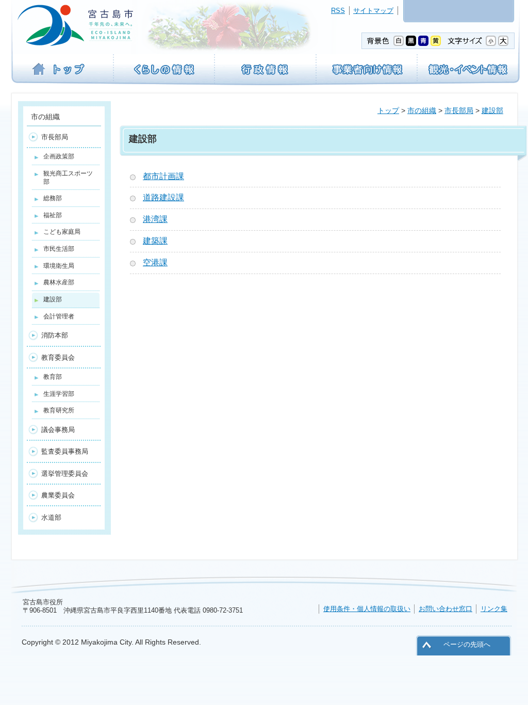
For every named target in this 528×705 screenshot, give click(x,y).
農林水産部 (58, 282)
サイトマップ (373, 10)
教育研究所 (58, 410)
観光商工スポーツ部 (68, 177)
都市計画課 (163, 176)
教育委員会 (58, 357)
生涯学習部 (58, 393)
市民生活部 (58, 248)
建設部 (492, 110)
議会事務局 (58, 430)
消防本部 (54, 335)
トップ (388, 110)
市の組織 (421, 110)
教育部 (52, 376)
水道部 (51, 517)
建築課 (155, 240)
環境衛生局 (58, 265)
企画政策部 (58, 156)
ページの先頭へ (466, 644)
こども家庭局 (61, 231)
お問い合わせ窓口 (445, 609)
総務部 (52, 198)
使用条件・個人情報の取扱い (366, 609)
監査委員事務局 (64, 451)
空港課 (155, 262)
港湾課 (155, 219)
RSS (338, 10)
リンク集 (494, 609)
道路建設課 (163, 197)
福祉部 (52, 215)
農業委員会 (58, 495)
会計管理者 (58, 316)
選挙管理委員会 (64, 473)
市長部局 (458, 110)
